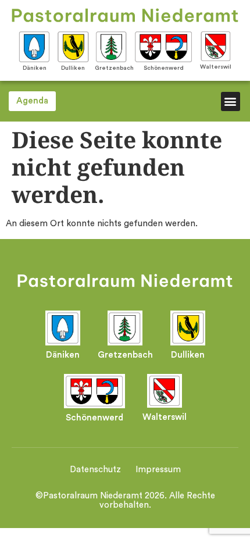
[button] (230, 101)
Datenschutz (95, 469)
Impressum (158, 469)
